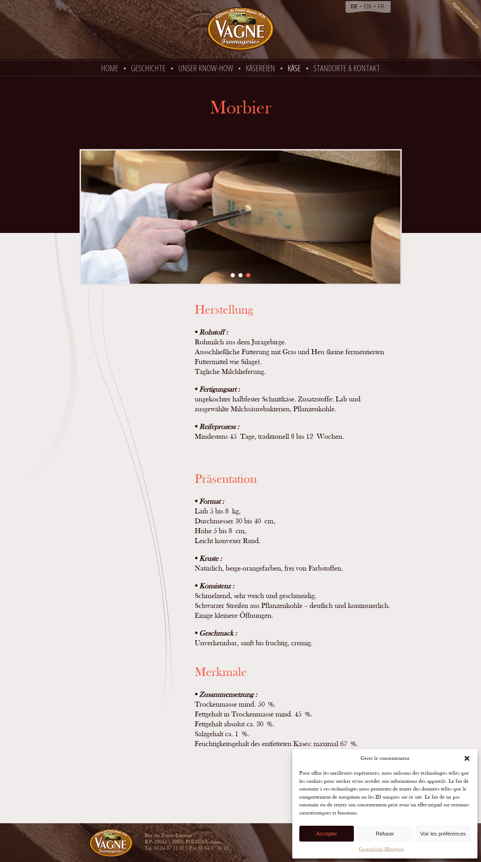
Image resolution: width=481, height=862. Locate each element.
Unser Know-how (205, 68)
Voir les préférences (443, 834)
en (367, 6)
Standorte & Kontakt (346, 68)
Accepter (326, 834)
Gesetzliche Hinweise (381, 849)
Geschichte (148, 68)
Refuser (385, 834)
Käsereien (260, 68)
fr (381, 6)
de (354, 6)
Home (109, 68)
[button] (466, 758)
